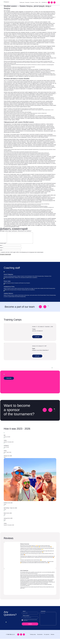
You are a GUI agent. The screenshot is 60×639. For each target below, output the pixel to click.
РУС (39, 2)
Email (1, 247)
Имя (1, 245)
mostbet (26, 35)
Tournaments (27, 2)
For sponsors (32, 2)
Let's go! (37, 336)
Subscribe (8, 378)
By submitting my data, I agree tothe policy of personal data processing (30, 620)
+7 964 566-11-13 (44, 2)
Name (24, 611)
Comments (43, 611)
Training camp (22, 2)
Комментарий (3, 243)
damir (5, 10)
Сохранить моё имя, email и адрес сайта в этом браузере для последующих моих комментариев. (22, 252)
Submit (30, 624)
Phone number (26, 615)
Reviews (36, 2)
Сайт (1, 250)
